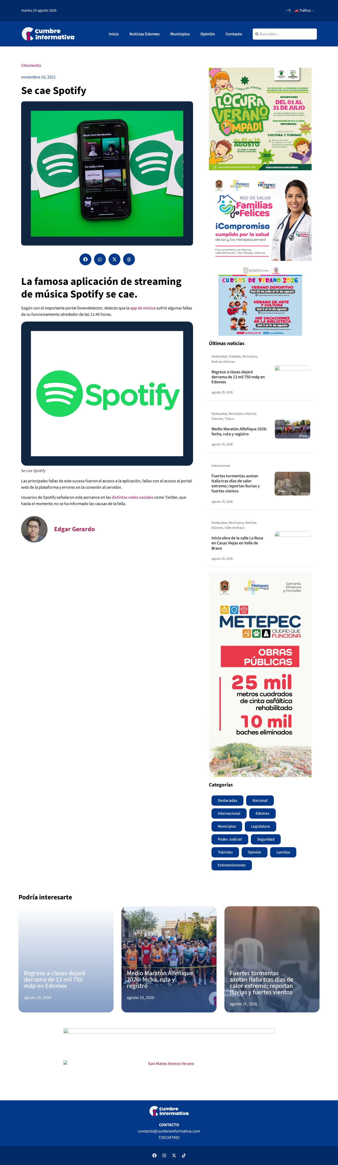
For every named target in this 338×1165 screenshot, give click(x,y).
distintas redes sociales (132, 497)
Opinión (207, 34)
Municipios (180, 34)
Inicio (114, 34)
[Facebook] (154, 1155)
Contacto (234, 34)
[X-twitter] (174, 1155)
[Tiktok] (184, 1155)
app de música (143, 308)
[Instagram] (164, 1155)
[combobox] (285, 34)
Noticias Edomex (144, 34)
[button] (85, 259)
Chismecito (31, 65)
